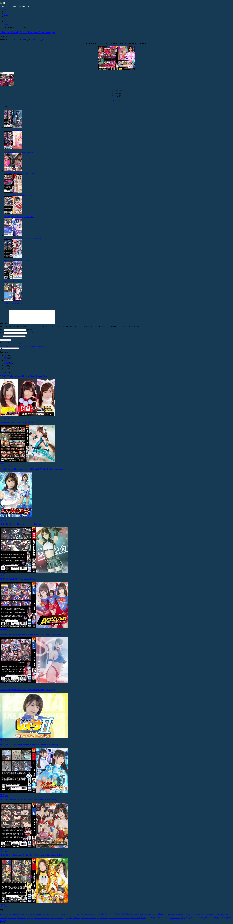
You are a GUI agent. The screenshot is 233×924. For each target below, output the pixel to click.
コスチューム (158, 917)
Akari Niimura (5, 914)
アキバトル (135, 918)
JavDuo (3, 3)
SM (68, 918)
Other (5, 18)
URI (1, 336)
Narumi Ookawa (23, 918)
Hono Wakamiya (149, 914)
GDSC (90, 914)
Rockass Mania (46, 918)
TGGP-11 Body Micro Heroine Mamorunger (27, 32)
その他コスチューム (124, 918)
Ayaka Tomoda (33, 914)
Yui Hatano (104, 918)
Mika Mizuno (37, 40)
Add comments (56, 40)
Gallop (6, 11)
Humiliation (161, 914)
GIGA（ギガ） (116, 914)
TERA (6, 16)
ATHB (25, 914)
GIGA (5, 10)
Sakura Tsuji (62, 918)
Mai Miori (184, 914)
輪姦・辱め (222, 918)
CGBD (53, 914)
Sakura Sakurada (47, 40)
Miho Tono (201, 914)
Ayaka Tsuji (44, 914)
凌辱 (183, 918)
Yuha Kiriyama (96, 918)
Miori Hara (220, 914)
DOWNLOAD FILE (116, 100)
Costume (65, 914)
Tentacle (6, 15)
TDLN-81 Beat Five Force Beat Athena (12, 346)
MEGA (6, 13)
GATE (77, 914)
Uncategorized (8, 363)
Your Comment (4, 323)
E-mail (2, 333)
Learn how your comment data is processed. (35, 343)
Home (2, 28)
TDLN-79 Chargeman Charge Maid (35, 346)
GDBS (82, 914)
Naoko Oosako (12, 918)
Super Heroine (76, 918)
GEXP (100, 914)
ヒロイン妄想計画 (175, 918)
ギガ (144, 918)
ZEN (5, 20)
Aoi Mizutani (16, 914)
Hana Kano (131, 914)
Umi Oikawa (87, 918)
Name (1, 329)
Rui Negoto (54, 918)
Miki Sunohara (212, 914)
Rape (31, 918)
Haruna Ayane (139, 914)
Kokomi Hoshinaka (174, 914)
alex (15, 40)
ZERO (6, 21)
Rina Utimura (38, 918)
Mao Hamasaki (192, 914)
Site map (6, 24)
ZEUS (5, 23)
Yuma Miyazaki (113, 918)
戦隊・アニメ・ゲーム (201, 917)
